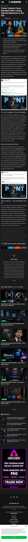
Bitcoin (16, 72)
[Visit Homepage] (14, 2)
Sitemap (14, 524)
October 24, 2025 (16, 18)
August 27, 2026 (4, 405)
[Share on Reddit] (17, 36)
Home (2, 5)
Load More (14, 409)
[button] (26, 526)
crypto (9, 243)
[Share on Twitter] (4, 36)
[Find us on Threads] (17, 497)
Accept (14, 537)
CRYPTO (6, 5)
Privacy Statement (17, 540)
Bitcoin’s (17, 58)
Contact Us (14, 517)
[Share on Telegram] (11, 36)
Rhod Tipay (7, 18)
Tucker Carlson (5, 56)
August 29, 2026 (4, 307)
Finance (14, 243)
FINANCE (4, 340)
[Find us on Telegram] (14, 497)
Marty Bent (18, 156)
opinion (18, 243)
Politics (23, 243)
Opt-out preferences (10, 540)
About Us (14, 516)
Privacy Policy (14, 522)
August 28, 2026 (4, 326)
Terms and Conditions (14, 521)
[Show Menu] (26, 2)
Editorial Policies (14, 519)
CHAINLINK (4, 399)
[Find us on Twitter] (11, 497)
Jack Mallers (18, 149)
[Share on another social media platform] (24, 36)
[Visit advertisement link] (14, 468)
